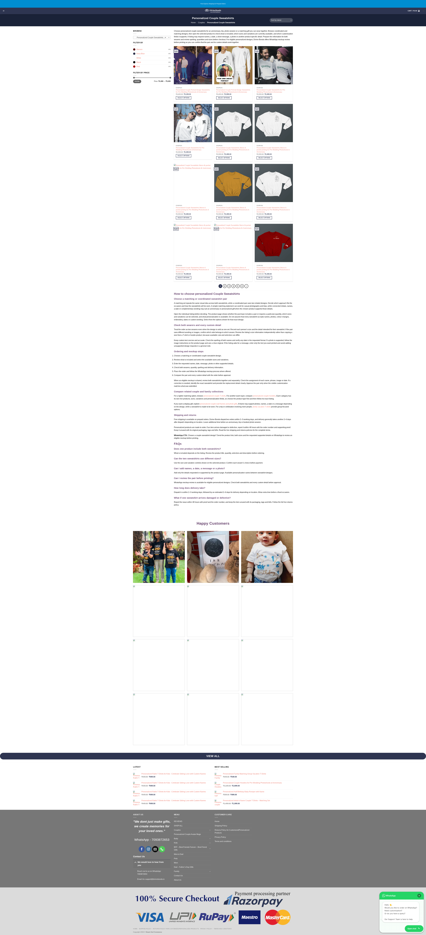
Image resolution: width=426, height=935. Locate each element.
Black (138, 62)
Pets (176, 858)
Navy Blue (140, 54)
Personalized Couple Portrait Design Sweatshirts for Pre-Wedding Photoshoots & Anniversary (193, 91)
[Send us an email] (155, 849)
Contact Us (178, 876)
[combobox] (152, 37)
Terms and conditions (223, 841)
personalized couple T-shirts (214, 396)
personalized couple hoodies (264, 396)
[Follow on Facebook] (142, 849)
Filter (137, 81)
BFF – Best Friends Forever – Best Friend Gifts (190, 848)
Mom (176, 863)
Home (193, 23)
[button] (3, 11)
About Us (177, 880)
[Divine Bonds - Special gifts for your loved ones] (213, 11)
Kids (176, 843)
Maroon (139, 49)
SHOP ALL (178, 826)
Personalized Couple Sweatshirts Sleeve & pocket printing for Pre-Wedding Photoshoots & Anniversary (232, 150)
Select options (183, 97)
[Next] (246, 286)
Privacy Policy (220, 837)
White (138, 58)
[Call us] (162, 849)
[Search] (423, 11)
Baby (176, 839)
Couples (201, 23)
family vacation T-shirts (262, 407)
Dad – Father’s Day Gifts (183, 867)
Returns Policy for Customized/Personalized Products (232, 831)
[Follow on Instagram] (148, 849)
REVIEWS (178, 821)
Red (138, 66)
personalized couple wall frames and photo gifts (218, 404)
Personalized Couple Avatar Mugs (187, 834)
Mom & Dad (178, 854)
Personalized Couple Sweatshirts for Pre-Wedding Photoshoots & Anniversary (271, 91)
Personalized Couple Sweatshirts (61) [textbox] (151, 37)
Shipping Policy (221, 826)
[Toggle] (135, 862)
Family (176, 871)
